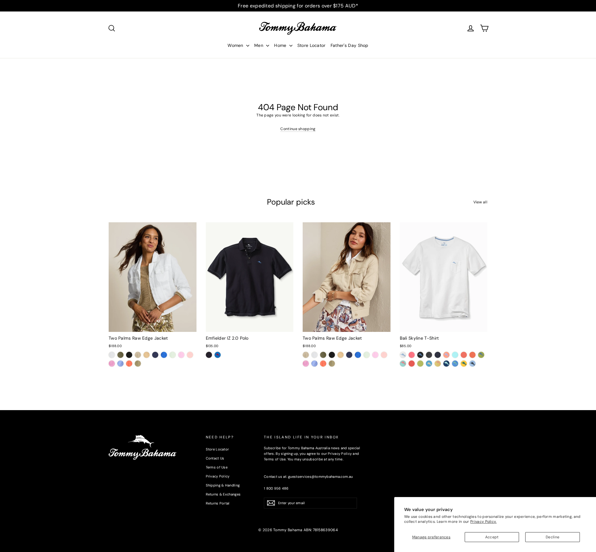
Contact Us (215, 458)
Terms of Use (217, 467)
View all (480, 202)
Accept (492, 537)
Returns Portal (218, 503)
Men (259, 45)
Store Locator (311, 45)
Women (236, 45)
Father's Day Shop (349, 45)
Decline (552, 537)
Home (281, 45)
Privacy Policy (218, 476)
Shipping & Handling (223, 485)
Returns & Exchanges (223, 494)
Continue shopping (297, 128)
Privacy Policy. (483, 521)
